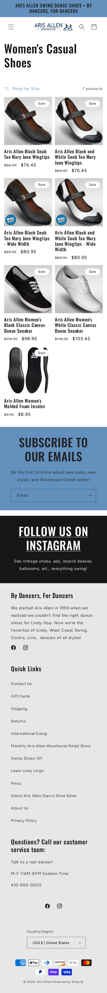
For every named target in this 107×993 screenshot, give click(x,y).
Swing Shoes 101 (27, 758)
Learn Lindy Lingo (27, 770)
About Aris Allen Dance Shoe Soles (44, 795)
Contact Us (21, 683)
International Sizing (29, 733)
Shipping (19, 708)
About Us (20, 808)
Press (16, 783)
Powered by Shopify (68, 982)
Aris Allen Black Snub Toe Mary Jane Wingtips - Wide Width (27, 238)
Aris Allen (44, 982)
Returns (18, 721)
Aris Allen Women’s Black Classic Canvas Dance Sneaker (24, 325)
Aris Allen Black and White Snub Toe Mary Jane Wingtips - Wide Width (75, 241)
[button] (11, 27)
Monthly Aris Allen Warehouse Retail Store (51, 746)
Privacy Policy (24, 820)
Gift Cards (20, 696)
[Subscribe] (90, 495)
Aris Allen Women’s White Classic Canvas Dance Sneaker (76, 325)
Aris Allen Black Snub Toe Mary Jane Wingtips (27, 154)
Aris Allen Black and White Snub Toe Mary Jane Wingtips (75, 157)
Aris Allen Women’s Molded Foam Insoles (24, 403)
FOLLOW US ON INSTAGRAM (53, 537)
